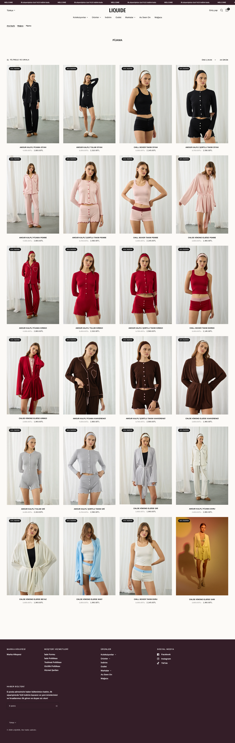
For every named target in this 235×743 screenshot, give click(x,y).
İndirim (108, 17)
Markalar (129, 17)
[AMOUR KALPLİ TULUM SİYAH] (89, 104)
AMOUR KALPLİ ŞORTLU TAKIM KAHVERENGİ (145, 418)
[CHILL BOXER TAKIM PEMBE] (146, 194)
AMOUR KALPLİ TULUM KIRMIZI (89, 328)
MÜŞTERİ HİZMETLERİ (56, 649)
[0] (226, 10)
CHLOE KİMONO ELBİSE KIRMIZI (33, 418)
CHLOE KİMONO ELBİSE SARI (202, 599)
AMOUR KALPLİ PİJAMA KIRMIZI (33, 328)
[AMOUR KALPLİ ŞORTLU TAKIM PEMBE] (89, 194)
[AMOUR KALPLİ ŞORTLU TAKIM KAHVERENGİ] (146, 375)
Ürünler (95, 17)
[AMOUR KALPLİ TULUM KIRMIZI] (89, 285)
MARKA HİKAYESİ (16, 649)
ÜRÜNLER (106, 649)
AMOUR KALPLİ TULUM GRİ (33, 509)
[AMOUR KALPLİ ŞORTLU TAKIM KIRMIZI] (146, 285)
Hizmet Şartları (51, 670)
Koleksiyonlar (79, 17)
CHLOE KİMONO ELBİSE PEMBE (202, 238)
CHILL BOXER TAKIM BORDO (202, 328)
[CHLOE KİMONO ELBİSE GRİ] (146, 465)
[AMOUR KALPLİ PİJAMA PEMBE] (33, 194)
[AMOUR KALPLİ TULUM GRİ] (33, 466)
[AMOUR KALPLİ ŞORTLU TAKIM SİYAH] (202, 104)
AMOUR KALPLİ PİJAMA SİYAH (33, 147)
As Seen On (145, 17)
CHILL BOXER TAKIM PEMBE (145, 238)
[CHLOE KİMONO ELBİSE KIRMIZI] (33, 375)
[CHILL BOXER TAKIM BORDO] (202, 285)
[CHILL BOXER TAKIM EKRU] (146, 556)
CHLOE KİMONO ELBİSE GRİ (145, 508)
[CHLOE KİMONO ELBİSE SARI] (202, 556)
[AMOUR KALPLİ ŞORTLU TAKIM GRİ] (89, 466)
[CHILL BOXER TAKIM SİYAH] (146, 104)
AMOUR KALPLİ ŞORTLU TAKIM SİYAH (202, 147)
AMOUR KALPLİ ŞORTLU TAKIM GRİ (89, 509)
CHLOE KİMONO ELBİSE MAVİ (89, 599)
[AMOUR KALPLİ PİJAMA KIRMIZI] (33, 285)
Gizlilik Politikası (52, 666)
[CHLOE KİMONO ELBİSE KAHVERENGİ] (202, 375)
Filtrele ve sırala (19, 60)
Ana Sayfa (11, 26)
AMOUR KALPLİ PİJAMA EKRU (202, 509)
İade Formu (49, 654)
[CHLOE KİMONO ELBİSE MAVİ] (89, 556)
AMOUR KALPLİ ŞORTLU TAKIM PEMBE (89, 238)
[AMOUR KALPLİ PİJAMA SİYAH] (33, 104)
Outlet (118, 17)
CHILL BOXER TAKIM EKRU (145, 599)
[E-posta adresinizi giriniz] (56, 706)
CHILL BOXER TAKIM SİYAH (146, 147)
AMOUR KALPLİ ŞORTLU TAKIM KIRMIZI (146, 328)
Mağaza (158, 17)
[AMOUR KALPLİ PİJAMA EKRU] (202, 466)
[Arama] (221, 10)
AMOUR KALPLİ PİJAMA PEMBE (33, 238)
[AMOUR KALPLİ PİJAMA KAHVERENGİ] (89, 375)
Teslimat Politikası (52, 662)
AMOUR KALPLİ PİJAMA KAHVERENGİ (89, 418)
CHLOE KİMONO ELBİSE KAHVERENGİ (202, 418)
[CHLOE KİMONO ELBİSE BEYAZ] (33, 556)
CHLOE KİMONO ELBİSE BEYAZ (33, 599)
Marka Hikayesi (14, 654)
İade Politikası (51, 658)
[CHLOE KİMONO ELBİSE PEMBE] (202, 194)
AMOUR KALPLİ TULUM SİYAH (89, 147)
